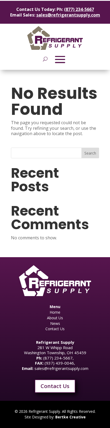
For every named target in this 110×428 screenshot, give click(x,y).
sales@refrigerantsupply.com (68, 15)
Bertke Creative (70, 416)
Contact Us (55, 386)
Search (90, 153)
